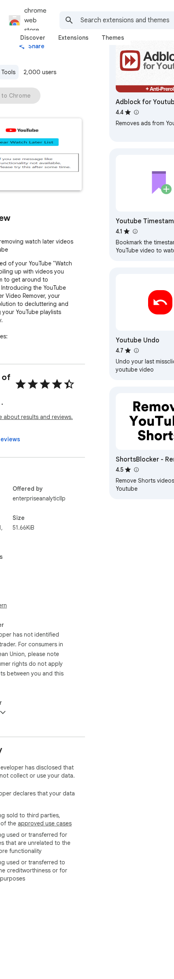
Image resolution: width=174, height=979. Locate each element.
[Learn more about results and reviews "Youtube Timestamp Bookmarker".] (134, 231)
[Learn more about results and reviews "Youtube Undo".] (136, 350)
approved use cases (45, 823)
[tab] (33, 37)
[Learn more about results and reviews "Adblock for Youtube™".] (136, 112)
